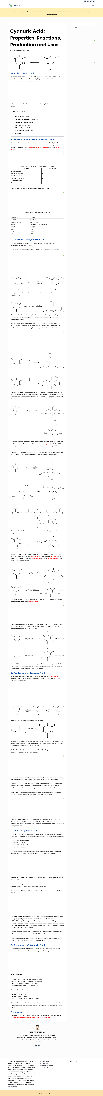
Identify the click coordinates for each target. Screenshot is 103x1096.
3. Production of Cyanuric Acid (24, 125)
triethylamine (54, 556)
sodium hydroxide (53, 558)
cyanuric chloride (53, 676)
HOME (14, 11)
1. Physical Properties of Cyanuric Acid (26, 119)
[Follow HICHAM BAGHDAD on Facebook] (36, 1045)
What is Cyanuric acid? (22, 116)
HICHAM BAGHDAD (16, 50)
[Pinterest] (91, 1)
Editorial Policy (44, 1063)
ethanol (45, 147)
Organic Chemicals (31, 11)
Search (75, 27)
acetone (31, 147)
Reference (18, 133)
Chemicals (21, 11)
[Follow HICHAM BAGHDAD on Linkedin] (39, 1045)
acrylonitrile (48, 444)
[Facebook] (85, 1)
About (80, 11)
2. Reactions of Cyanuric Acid (24, 122)
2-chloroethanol (36, 558)
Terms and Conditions (46, 1065)
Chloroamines (33, 601)
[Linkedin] (88, 1)
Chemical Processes (44, 11)
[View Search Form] (51, 5)
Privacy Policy (44, 1061)
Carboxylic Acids (72, 11)
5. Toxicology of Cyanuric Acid (24, 130)
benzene (36, 147)
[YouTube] (93, 1)
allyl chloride (34, 556)
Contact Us (87, 11)
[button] (62, 111)
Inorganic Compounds (59, 11)
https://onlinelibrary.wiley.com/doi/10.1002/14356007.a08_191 (31, 1017)
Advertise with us (51, 14)
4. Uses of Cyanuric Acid (22, 128)
